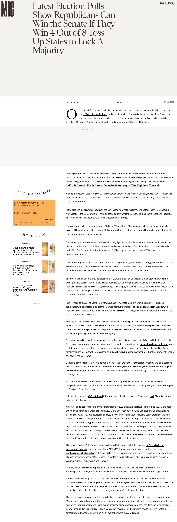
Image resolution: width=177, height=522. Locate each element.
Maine (121, 311)
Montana (137, 366)
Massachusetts (142, 321)
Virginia (167, 366)
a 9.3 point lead (95, 396)
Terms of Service (46, 222)
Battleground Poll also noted (80, 453)
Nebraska (140, 307)
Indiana (91, 177)
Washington (124, 185)
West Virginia (138, 185)
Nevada (99, 185)
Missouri (127, 366)
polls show (95, 422)
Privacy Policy (17, 224)
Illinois (90, 185)
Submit (49, 219)
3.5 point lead (90, 329)
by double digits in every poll (131, 352)
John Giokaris (74, 102)
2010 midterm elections (95, 114)
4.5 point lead (153, 325)
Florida (118, 366)
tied (152, 396)
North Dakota (117, 177)
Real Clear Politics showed (109, 181)
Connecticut (108, 366)
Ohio (145, 366)
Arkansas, (101, 177)
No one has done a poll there (154, 344)
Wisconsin (154, 185)
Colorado (81, 185)
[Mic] (7, 9)
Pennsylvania (110, 185)
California (71, 185)
